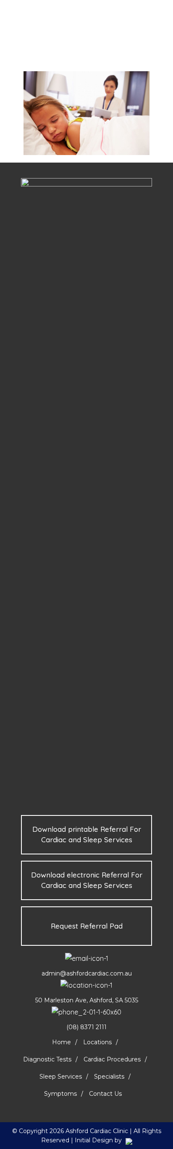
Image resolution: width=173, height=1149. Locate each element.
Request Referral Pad (87, 925)
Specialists (109, 1076)
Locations (97, 1042)
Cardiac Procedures (112, 1059)
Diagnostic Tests (47, 1059)
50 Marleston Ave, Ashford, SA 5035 (86, 1000)
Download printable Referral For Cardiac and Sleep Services (86, 834)
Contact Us (105, 1093)
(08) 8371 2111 (86, 1027)
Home (61, 1042)
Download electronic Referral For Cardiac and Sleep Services (86, 880)
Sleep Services (60, 1076)
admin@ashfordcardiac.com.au (87, 973)
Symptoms (60, 1093)
